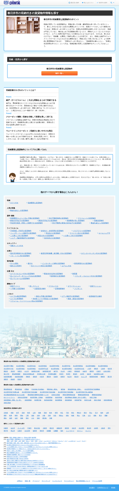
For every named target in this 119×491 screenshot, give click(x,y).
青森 (12, 412)
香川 (100, 415)
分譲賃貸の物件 (40, 288)
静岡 (16, 415)
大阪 (43, 415)
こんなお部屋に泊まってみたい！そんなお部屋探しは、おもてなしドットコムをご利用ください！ (32, 446)
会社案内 (92, 487)
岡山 (78, 415)
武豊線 (27, 389)
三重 (27, 415)
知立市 (69, 376)
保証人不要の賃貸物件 (44, 296)
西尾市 (63, 376)
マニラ (83, 441)
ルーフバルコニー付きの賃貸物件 (22, 274)
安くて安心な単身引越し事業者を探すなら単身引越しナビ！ (22, 470)
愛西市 (6, 371)
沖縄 (50, 418)
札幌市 (6, 428)
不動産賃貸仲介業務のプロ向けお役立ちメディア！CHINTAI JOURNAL (25, 462)
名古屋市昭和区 (78, 366)
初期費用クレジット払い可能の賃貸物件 (25, 218)
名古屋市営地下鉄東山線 (11, 392)
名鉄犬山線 (87, 400)
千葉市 (29, 428)
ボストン (80, 431)
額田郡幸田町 (94, 376)
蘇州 (23, 441)
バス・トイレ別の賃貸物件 (20, 256)
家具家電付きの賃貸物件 (83, 263)
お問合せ (20, 481)
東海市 (75, 374)
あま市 (27, 371)
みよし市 (84, 376)
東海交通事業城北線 (69, 394)
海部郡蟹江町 (47, 371)
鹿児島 (44, 418)
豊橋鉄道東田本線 (83, 394)
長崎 (21, 418)
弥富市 (20, 371)
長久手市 (6, 374)
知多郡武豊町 (19, 376)
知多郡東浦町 (8, 376)
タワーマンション (74, 286)
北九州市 (27, 431)
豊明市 (92, 371)
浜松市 (74, 428)
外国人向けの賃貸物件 (46, 236)
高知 (5, 418)
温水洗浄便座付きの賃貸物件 (20, 253)
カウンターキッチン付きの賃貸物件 (94, 253)
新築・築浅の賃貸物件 (76, 299)
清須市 (13, 371)
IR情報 (113, 487)
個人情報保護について (83, 481)
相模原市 (59, 428)
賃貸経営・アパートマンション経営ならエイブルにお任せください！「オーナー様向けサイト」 (32, 468)
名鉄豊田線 (48, 397)
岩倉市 (85, 371)
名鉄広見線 (7, 402)
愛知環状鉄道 (8, 389)
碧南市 (35, 376)
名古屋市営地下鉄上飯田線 (84, 392)
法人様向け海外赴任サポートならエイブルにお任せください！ (23, 445)
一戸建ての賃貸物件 (17, 288)
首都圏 (49, 431)
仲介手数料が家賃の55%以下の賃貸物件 (66, 223)
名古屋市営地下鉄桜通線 (65, 392)
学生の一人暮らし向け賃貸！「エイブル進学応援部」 (21, 450)
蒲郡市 (6, 379)
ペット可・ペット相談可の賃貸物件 (23, 233)
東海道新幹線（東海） (75, 389)
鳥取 (67, 415)
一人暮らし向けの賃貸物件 (73, 236)
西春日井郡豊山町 (28, 374)
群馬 (56, 412)
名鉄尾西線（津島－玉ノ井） (13, 400)
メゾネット (78, 288)
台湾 (12, 441)
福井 (101, 412)
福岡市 (35, 431)
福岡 (10, 418)
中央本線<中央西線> (37, 389)
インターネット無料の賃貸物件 (53, 263)
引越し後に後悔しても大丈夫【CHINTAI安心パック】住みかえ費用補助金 (26, 464)
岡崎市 (28, 376)
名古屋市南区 (31, 368)
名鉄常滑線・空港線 (36, 397)
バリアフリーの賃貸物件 (82, 231)
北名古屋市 (106, 371)
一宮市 (89, 368)
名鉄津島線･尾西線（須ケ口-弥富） (76, 397)
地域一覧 (27, 481)
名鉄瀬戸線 (77, 400)
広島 (83, 415)
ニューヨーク (70, 431)
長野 (5, 415)
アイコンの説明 (97, 481)
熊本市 (42, 431)
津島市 (96, 368)
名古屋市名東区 (67, 368)
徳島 (95, 415)
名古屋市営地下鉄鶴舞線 (92, 389)
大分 (32, 418)
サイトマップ (46, 481)
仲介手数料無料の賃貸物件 (58, 218)
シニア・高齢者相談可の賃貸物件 (22, 238)
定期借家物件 (60, 288)
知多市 (89, 374)
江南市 (103, 368)
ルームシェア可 (104, 233)
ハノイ (78, 441)
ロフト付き (14, 203)
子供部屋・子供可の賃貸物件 (20, 231)
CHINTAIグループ (102, 487)
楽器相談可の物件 (95, 296)
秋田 (28, 412)
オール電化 (14, 263)
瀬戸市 (56, 371)
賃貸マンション (96, 286)
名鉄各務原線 (108, 400)
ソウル (40, 441)
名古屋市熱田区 (103, 366)
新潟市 (89, 428)
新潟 (85, 412)
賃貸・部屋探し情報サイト (16, 437)
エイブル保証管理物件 (18, 296)
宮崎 (38, 418)
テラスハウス (53, 286)
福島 (39, 412)
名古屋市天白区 (79, 368)
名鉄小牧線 (97, 400)
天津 (36, 441)
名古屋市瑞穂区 (90, 366)
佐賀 (16, 418)
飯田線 (63, 389)
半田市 (61, 374)
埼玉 (61, 412)
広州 (32, 441)
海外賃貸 (33, 437)
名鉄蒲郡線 (58, 400)
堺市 (109, 428)
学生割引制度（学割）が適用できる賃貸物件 (26, 223)
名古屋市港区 (20, 368)
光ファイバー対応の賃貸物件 (41, 266)
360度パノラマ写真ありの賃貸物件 (45, 299)
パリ (65, 441)
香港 (8, 441)
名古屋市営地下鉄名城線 (29, 392)
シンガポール (71, 441)
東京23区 (37, 428)
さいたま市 (21, 428)
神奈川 (79, 412)
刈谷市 (42, 376)
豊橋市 (103, 376)
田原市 (20, 379)
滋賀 (32, 415)
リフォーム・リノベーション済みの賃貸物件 (26, 301)
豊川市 (110, 376)
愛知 (21, 415)
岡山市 (13, 431)
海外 (61, 431)
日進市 (98, 371)
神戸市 (6, 431)
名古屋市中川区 (8, 368)
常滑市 (68, 374)
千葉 (67, 412)
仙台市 (13, 428)
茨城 (45, 412)
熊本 (27, 418)
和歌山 (61, 415)
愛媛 (106, 415)
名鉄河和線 (58, 397)
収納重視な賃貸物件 (35, 203)
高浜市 (76, 376)
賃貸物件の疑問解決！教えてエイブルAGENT (18, 454)
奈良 (54, 415)
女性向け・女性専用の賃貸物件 (52, 231)
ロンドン (88, 431)
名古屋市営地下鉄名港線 (47, 392)
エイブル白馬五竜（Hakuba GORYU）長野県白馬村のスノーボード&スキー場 (27, 466)
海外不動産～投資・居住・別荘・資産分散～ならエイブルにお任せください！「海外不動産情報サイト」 (34, 443)
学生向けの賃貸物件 (53, 233)
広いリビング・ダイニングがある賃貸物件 (25, 276)
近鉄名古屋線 (55, 394)
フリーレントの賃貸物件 (87, 218)
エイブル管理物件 (16, 299)
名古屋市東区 (20, 366)
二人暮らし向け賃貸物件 (19, 236)
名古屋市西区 (42, 366)
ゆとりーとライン (9, 397)
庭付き (30, 263)
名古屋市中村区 (54, 366)
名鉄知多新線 (48, 400)
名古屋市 (81, 428)
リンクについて (57, 481)
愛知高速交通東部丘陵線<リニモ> (38, 394)
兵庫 (49, 415)
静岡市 (67, 428)
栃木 (50, 412)
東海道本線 (18, 389)
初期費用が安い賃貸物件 (76, 220)
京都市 (96, 428)
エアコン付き (66, 266)
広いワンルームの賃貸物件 (20, 278)
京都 (38, 415)
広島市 (20, 431)
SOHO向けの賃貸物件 (52, 238)
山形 (34, 412)
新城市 (13, 379)
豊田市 (49, 376)
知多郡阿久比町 (99, 374)
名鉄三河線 (93, 397)
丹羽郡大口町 (41, 374)
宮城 (23, 412)
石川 (96, 412)
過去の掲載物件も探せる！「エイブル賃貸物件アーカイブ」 (22, 452)
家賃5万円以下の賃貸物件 (47, 220)
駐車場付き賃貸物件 (58, 276)
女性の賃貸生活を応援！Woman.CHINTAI (17, 458)
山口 (89, 415)
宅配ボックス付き (16, 246)
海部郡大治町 (35, 371)
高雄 (16, 441)
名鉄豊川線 (37, 400)
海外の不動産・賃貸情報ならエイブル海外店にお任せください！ (23, 439)
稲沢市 (110, 368)
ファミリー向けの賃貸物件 (79, 233)
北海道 (6, 412)
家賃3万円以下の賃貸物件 (19, 220)
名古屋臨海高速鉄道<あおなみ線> (14, 394)
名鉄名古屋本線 (22, 397)
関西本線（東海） (52, 389)
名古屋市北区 (31, 366)
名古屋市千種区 (8, 366)
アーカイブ (36, 481)
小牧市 (69, 371)
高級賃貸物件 (99, 220)
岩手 (17, 412)
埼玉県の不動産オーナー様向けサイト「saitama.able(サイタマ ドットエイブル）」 (28, 448)
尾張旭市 (77, 371)
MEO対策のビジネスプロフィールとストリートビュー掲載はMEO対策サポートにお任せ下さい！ (32, 474)
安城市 (56, 376)
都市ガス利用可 (16, 266)
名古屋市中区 (66, 366)
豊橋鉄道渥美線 (97, 394)
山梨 (107, 412)
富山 (90, 412)
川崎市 (45, 428)
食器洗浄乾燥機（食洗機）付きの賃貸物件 (56, 253)
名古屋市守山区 (43, 368)
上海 (19, 441)
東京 (72, 412)
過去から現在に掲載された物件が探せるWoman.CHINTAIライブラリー (25, 460)
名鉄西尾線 (28, 400)
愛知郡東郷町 (16, 374)
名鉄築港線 (68, 400)
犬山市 (63, 371)
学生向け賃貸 (27, 437)
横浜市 (52, 428)
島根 (72, 415)
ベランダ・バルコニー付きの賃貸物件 (88, 276)
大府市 (82, 374)
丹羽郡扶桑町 (52, 374)
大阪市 (103, 428)
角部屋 (74, 274)
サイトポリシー (69, 481)
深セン (28, 441)
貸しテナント (34, 286)
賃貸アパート (15, 286)
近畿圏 (56, 431)
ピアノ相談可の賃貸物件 (70, 296)
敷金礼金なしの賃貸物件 (19, 210)
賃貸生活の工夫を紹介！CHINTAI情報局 (17, 456)
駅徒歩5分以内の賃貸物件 (53, 274)
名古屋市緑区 (55, 368)
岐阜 (10, 415)
